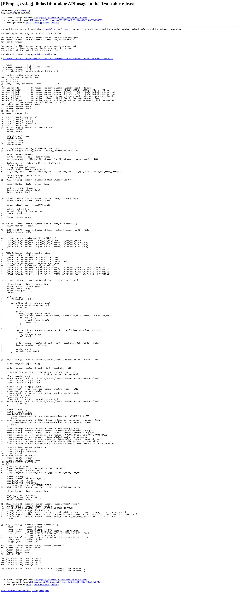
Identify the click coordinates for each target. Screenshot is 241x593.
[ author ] (54, 22)
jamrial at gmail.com (56, 29)
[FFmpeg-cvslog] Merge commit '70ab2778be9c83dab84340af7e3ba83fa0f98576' (66, 20)
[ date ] (29, 22)
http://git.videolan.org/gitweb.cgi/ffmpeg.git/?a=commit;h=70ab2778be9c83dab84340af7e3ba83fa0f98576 (58, 59)
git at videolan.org (22, 10)
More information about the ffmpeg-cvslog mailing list (25, 590)
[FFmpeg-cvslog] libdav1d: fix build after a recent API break (60, 17)
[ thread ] (37, 22)
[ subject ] (45, 22)
